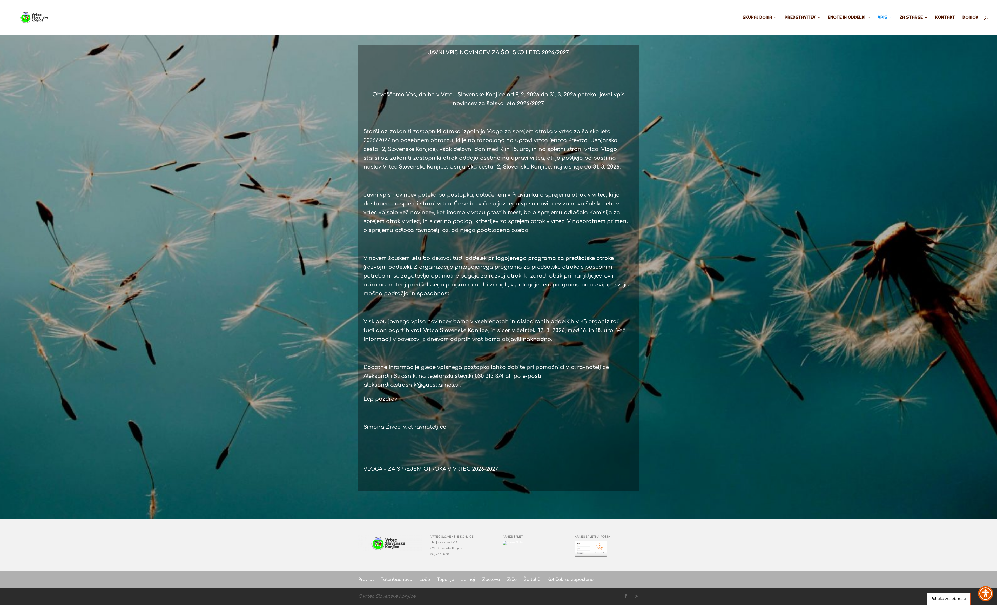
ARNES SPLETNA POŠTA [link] (592, 537)
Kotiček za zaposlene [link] (570, 579)
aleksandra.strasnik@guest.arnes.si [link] (411, 385)
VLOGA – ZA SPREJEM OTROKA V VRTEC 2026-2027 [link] (430, 469)
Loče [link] (424, 579)
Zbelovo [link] (491, 579)
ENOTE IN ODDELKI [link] (846, 18)
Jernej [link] (468, 579)
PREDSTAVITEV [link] (800, 18)
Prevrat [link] (366, 579)
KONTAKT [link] (945, 18)
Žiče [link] (512, 579)
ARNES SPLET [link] (513, 537)
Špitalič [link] (532, 579)
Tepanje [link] (445, 579)
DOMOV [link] (970, 18)
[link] (35, 17)
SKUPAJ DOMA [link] (757, 18)
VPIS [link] (882, 18)
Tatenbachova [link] (396, 579)
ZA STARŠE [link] (911, 18)
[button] (626, 596)
